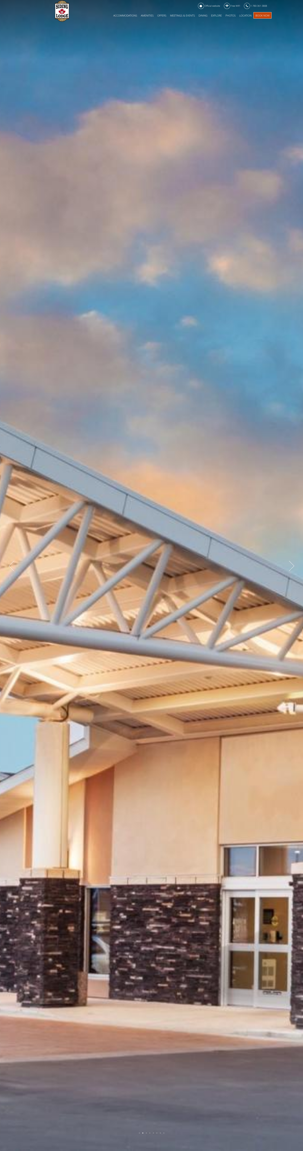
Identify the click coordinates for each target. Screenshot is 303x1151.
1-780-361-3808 (258, 5)
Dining (202, 15)
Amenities (147, 15)
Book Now (262, 15)
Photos (230, 15)
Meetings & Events (182, 15)
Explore (216, 15)
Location (245, 15)
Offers (161, 15)
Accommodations (125, 15)
